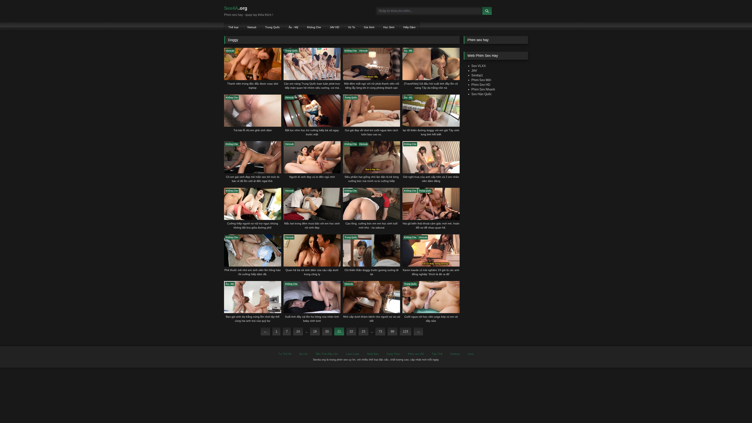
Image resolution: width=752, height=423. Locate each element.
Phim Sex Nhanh (483, 89)
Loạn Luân (352, 353)
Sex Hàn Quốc (481, 94)
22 (351, 331)
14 (298, 331)
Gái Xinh (369, 27)
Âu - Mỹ (293, 27)
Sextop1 (477, 75)
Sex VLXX (478, 66)
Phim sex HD (416, 353)
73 (380, 331)
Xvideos (455, 353)
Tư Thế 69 (284, 353)
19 (315, 331)
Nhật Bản (373, 353)
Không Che (314, 27)
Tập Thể (437, 353)
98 (392, 331)
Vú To (351, 27)
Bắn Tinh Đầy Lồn (327, 353)
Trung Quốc (272, 27)
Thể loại (233, 27)
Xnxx (471, 353)
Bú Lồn (303, 353)
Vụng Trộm (393, 353)
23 (363, 331)
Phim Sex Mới (481, 80)
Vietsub (251, 27)
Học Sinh (388, 27)
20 (327, 331)
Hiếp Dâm (409, 27)
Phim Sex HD (480, 84)
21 (339, 331)
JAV (474, 70)
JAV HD (334, 27)
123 (405, 331)
